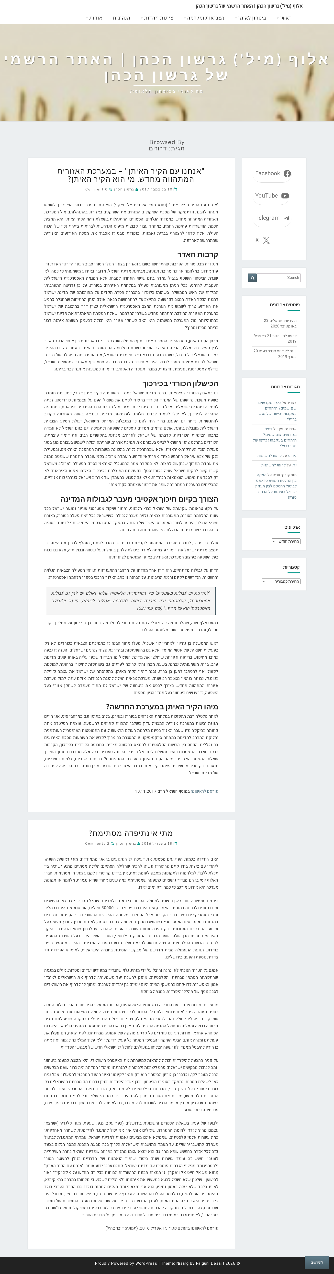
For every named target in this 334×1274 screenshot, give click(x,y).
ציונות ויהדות (158, 18)
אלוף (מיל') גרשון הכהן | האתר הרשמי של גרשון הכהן (249, 6)
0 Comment (96, 189)
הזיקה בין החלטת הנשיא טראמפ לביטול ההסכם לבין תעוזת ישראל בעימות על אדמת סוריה (276, 486)
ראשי (285, 18)
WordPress (146, 1263)
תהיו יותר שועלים (283, 321)
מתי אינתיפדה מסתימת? (131, 833)
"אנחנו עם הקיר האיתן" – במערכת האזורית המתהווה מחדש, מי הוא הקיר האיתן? (131, 174)
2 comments (97, 843)
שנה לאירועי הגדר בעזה (278, 351)
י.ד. (294, 465)
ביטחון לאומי (251, 18)
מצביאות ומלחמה (205, 18)
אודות (95, 18)
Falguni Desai (209, 1263)
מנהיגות (121, 18)
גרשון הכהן (124, 189)
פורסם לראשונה (204, 791)
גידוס (292, 456)
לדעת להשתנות (284, 336)
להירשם (317, 1262)
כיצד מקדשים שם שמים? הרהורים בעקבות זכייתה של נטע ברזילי (277, 411)
